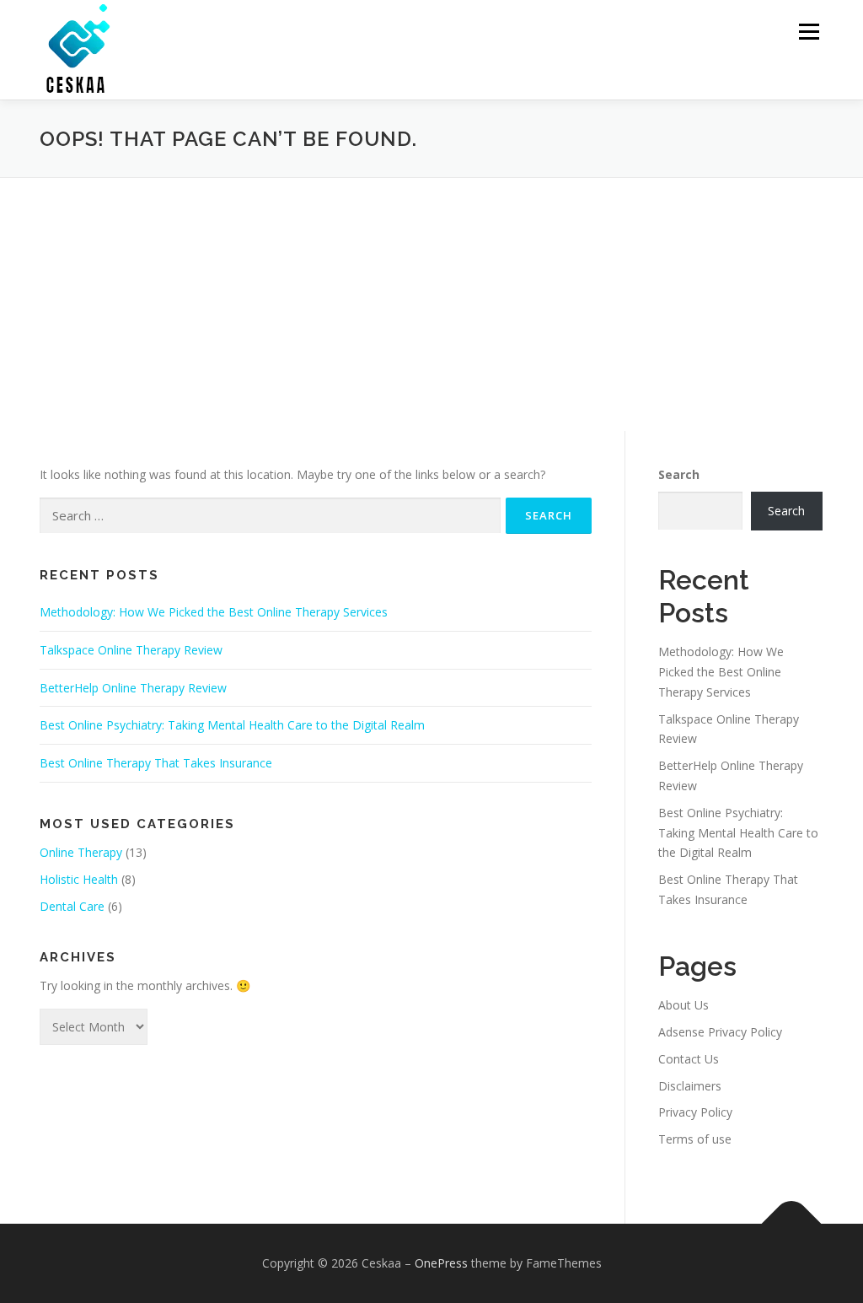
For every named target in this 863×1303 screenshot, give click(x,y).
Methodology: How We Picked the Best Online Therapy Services (214, 612)
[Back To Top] (792, 1224)
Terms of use (695, 1139)
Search (679, 474)
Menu (808, 32)
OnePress (441, 1263)
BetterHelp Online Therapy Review (133, 688)
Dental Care (72, 906)
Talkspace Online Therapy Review (131, 650)
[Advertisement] (431, 304)
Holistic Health (79, 879)
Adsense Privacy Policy (720, 1032)
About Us (683, 1005)
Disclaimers (689, 1086)
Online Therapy (81, 852)
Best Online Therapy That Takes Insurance (156, 763)
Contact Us (688, 1059)
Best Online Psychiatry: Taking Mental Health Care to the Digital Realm (232, 725)
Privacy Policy (695, 1112)
